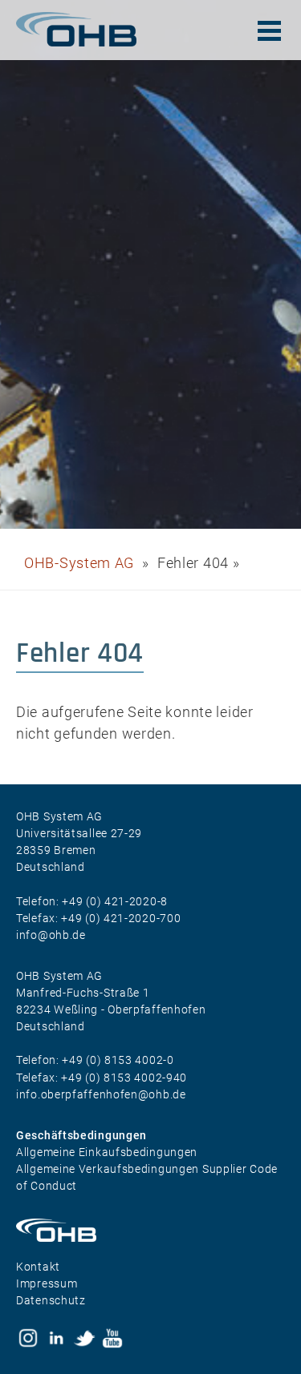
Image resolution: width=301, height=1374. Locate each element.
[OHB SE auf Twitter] (84, 1338)
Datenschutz (51, 1300)
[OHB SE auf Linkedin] (56, 1338)
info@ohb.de (51, 935)
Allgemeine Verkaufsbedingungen (109, 1168)
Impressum (46, 1283)
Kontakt (38, 1266)
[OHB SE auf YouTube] (112, 1338)
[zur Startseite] (76, 29)
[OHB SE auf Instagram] (28, 1338)
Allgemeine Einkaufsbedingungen (106, 1152)
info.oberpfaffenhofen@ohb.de (101, 1094)
